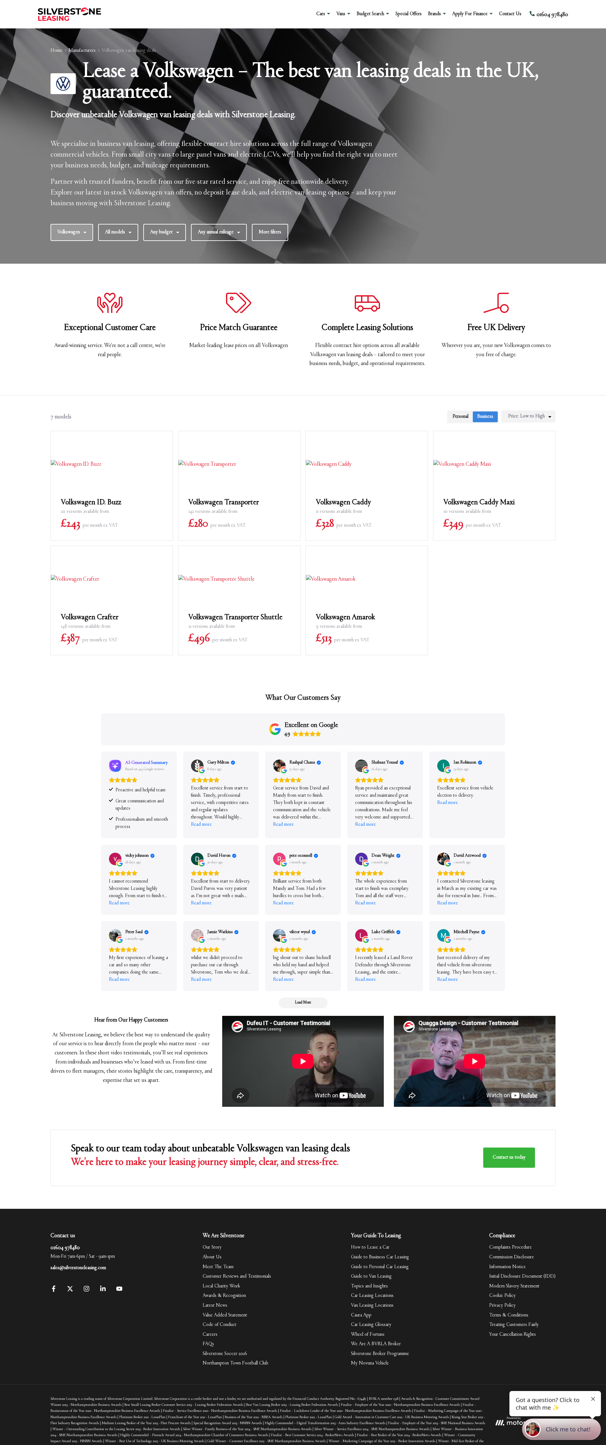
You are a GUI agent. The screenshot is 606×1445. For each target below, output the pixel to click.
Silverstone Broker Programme (380, 1353)
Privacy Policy (502, 1305)
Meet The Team (218, 1266)
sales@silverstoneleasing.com (78, 1267)
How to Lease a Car (370, 1247)
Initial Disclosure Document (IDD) (522, 1276)
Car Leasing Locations (372, 1295)
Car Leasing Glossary (371, 1324)
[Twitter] (70, 1290)
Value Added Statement (225, 1315)
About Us (212, 1257)
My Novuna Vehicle (370, 1363)
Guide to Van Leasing (371, 1276)
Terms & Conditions (508, 1315)
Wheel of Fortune (368, 1334)
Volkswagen (68, 232)
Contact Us (510, 13)
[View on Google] (197, 765)
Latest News (215, 1305)
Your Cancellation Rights (512, 1334)
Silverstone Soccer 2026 (225, 1353)
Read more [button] (201, 824)
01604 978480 (65, 1248)
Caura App (361, 1315)
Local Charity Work (221, 1286)
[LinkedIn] (103, 1290)
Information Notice (507, 1266)
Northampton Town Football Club (235, 1363)
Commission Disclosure (511, 1257)
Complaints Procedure (510, 1247)
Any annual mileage (216, 232)
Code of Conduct (219, 1324)
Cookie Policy (502, 1295)
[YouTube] (119, 1290)
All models (115, 232)
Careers (210, 1334)
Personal (460, 416)
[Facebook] (53, 1290)
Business (485, 416)
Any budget (161, 232)
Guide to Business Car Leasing (380, 1257)
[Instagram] (86, 1290)
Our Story (212, 1247)
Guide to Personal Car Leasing (380, 1266)
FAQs (208, 1343)
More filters (270, 232)
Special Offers (408, 13)
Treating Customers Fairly (514, 1324)
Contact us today (509, 1157)
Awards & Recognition (224, 1295)
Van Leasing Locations (372, 1305)
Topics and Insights (369, 1286)
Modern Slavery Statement (514, 1286)
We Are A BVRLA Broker (376, 1343)
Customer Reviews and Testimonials (237, 1276)
